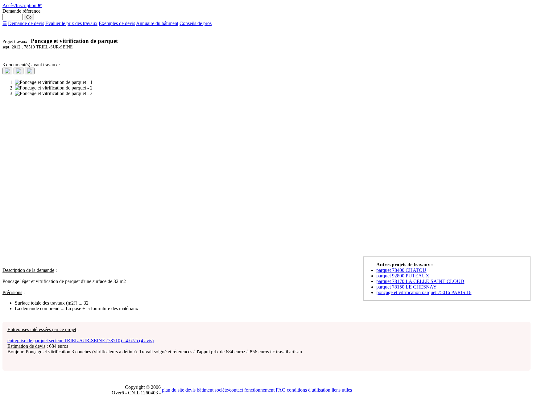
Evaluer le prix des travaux (71, 23)
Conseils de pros (196, 23)
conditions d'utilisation (308, 390)
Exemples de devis (117, 23)
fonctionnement (259, 390)
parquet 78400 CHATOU (401, 270)
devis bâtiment (198, 390)
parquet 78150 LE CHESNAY (406, 286)
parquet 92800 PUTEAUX (402, 275)
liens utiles (341, 390)
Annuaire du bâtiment (157, 23)
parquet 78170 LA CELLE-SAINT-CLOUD (420, 281)
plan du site (173, 390)
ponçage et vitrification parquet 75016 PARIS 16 (423, 292)
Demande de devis (26, 23)
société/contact (228, 390)
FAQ (280, 390)
